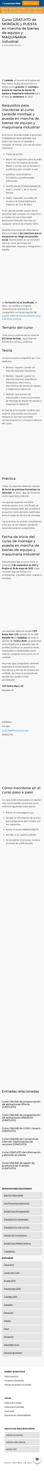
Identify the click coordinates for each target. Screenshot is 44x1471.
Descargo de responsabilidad (17, 1415)
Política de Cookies (13, 1403)
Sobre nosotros (11, 1376)
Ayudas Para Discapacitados (16, 1211)
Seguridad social (11, 1344)
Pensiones (8, 1312)
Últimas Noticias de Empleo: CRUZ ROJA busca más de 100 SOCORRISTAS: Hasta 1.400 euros (22, 10)
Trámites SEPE (10, 1296)
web (31, 812)
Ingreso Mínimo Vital (30, 315)
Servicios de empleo (13, 1352)
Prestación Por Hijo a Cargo (16, 1227)
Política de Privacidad (14, 1407)
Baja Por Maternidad (13, 1195)
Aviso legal (9, 1411)
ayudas (5, 315)
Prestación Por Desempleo (16, 1219)
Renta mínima (13, 318)
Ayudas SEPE (10, 1280)
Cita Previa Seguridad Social (16, 1203)
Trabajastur (9, 1251)
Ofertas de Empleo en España (17, 1384)
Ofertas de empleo (14, 1435)
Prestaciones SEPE (12, 1288)
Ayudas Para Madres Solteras (17, 1243)
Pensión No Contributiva (15, 1235)
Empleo (7, 1320)
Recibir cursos (30, 3)
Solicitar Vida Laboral (15, 1442)
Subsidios (8, 1304)
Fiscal (6, 1328)
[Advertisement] (22, 57)
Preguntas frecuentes (14, 1380)
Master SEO (11, 1449)
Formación (9, 1336)
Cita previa (9, 1264)
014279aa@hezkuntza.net (15, 730)
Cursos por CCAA (12, 1272)
